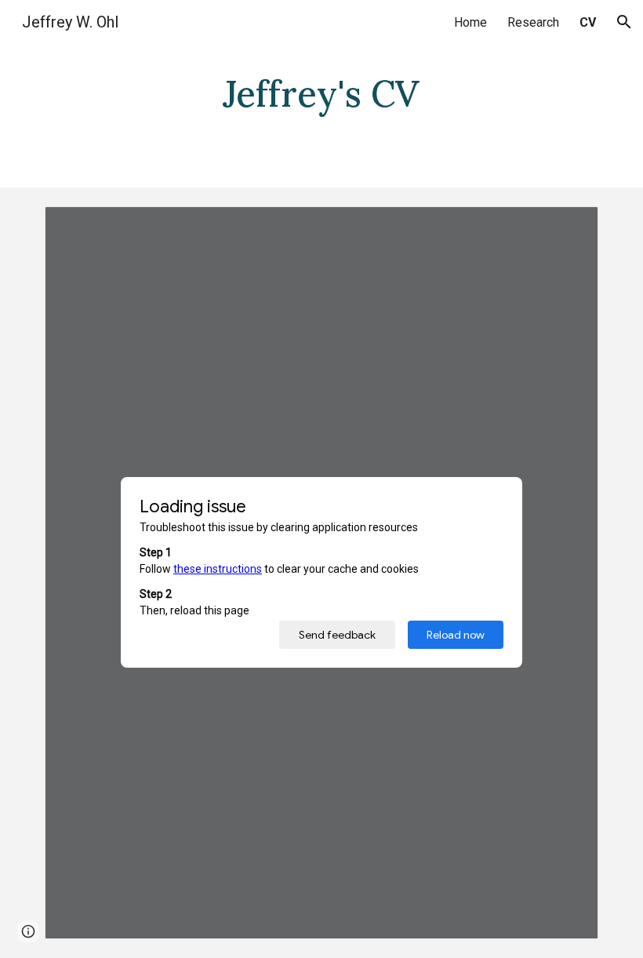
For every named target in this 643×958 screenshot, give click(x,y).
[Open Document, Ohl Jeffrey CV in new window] (568, 226)
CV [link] (587, 22)
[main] (322, 94)
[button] (624, 22)
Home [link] (470, 22)
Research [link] (533, 22)
